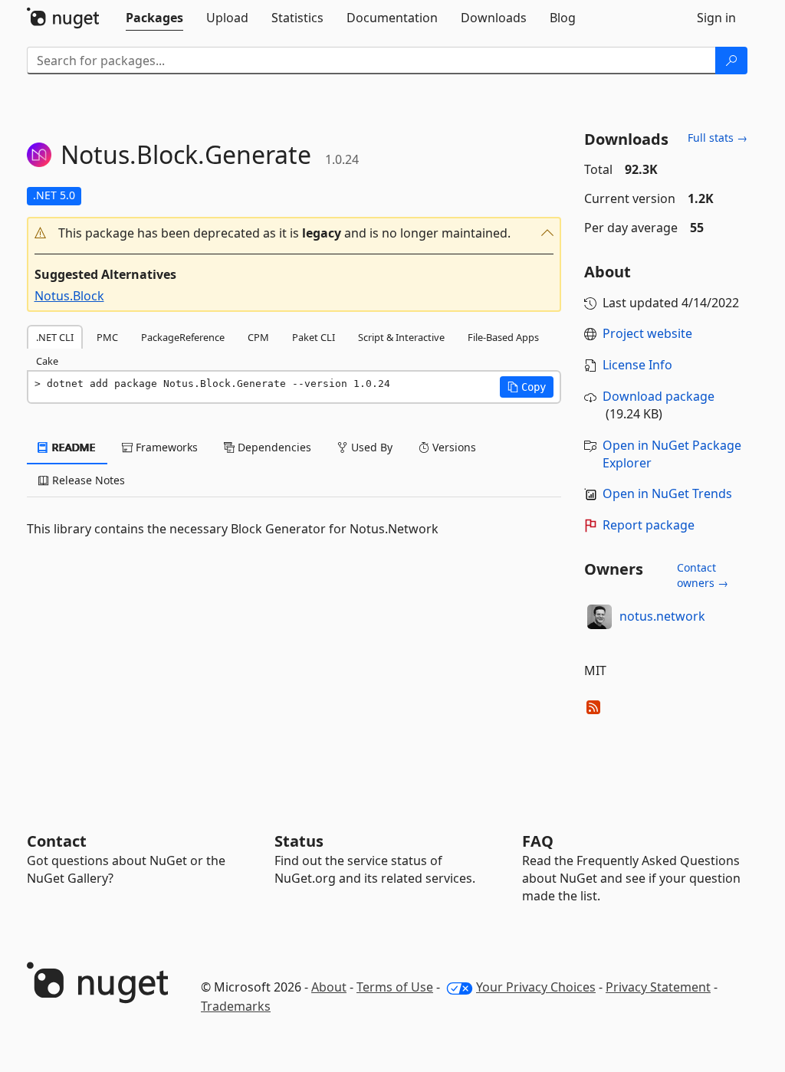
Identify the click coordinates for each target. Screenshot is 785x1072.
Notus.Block (69, 295)
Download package (658, 396)
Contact (57, 841)
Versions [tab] (452, 447)
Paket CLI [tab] (313, 337)
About (329, 987)
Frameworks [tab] (165, 447)
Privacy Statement (658, 987)
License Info (637, 364)
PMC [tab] (107, 337)
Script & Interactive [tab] (401, 337)
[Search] (731, 60)
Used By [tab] (370, 447)
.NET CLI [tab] (55, 337)
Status (299, 841)
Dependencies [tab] (273, 447)
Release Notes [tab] (87, 480)
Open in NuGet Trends (667, 493)
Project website (647, 333)
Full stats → (717, 137)
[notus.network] (599, 617)
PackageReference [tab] (183, 337)
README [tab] (72, 447)
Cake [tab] (47, 361)
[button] (294, 233)
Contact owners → (702, 575)
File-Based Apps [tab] (503, 337)
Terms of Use (394, 987)
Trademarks (236, 1006)
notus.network (662, 616)
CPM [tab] (258, 337)
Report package (649, 524)
